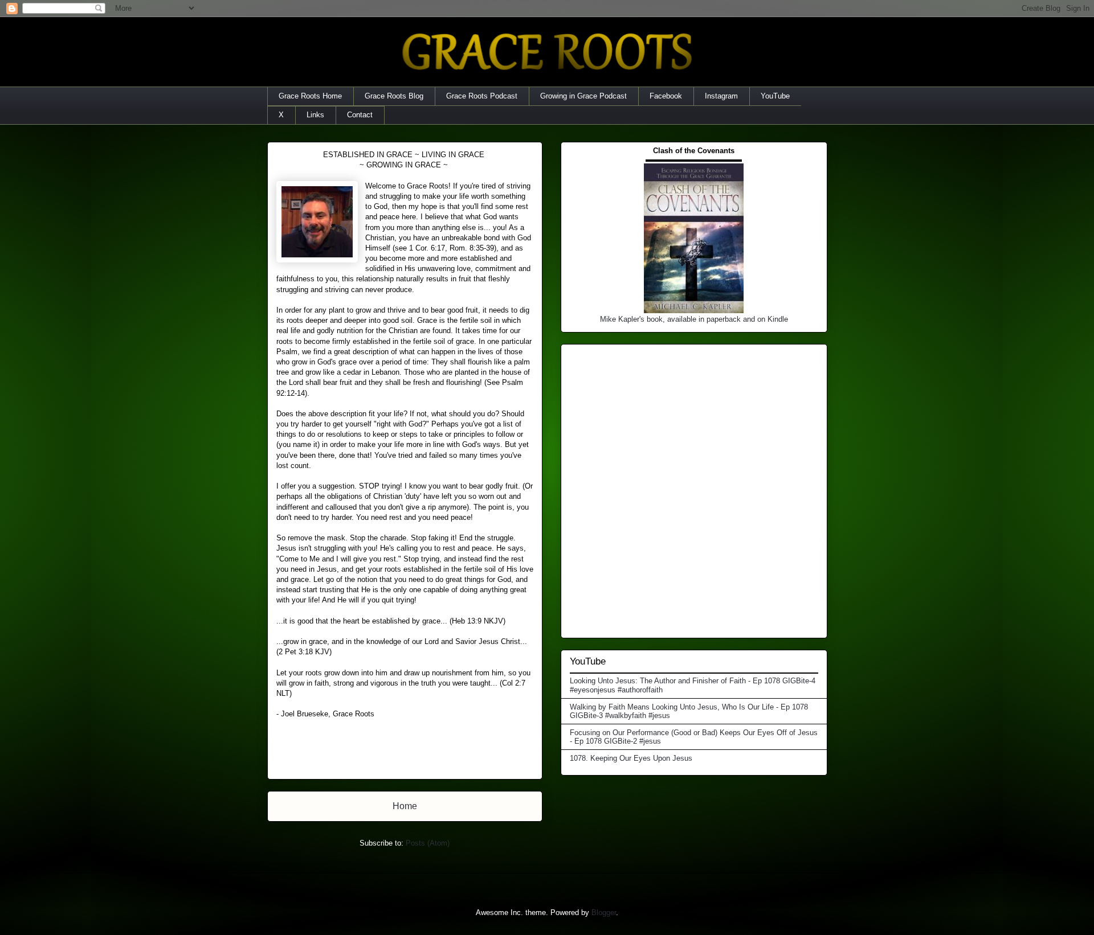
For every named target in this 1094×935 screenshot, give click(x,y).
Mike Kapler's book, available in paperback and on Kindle (694, 319)
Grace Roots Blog (394, 96)
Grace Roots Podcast (481, 96)
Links (315, 114)
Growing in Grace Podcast (583, 96)
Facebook (666, 96)
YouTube (775, 96)
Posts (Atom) (428, 843)
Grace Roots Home (310, 96)
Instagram (721, 96)
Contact (360, 114)
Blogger (603, 912)
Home (405, 806)
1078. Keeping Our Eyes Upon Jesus (631, 758)
